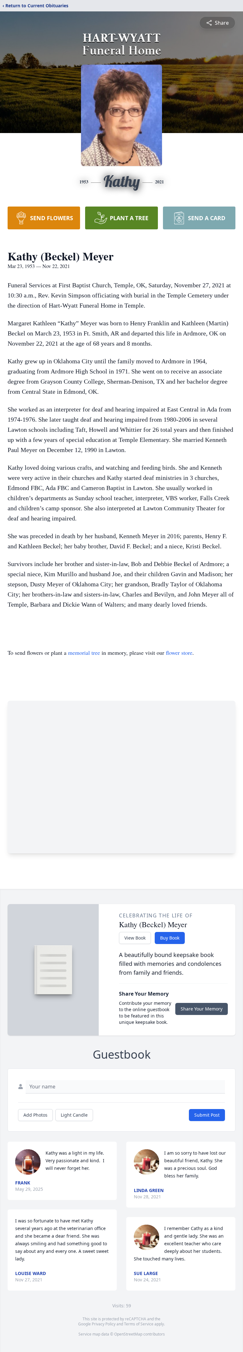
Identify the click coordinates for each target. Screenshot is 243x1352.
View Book (135, 938)
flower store (179, 652)
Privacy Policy (103, 1324)
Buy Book (169, 938)
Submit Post (207, 1115)
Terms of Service (138, 1324)
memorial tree (84, 652)
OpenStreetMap (128, 1334)
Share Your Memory (201, 1009)
